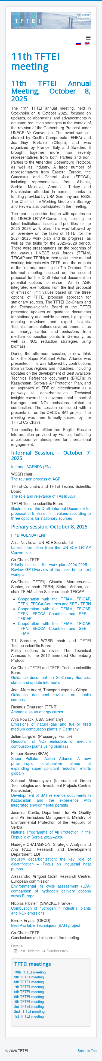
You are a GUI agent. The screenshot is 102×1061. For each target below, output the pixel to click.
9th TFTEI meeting (29, 977)
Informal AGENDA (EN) (31, 466)
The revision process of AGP (35, 479)
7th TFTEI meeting (29, 986)
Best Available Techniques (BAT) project (45, 925)
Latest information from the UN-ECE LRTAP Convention (51, 550)
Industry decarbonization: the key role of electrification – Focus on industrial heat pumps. (51, 863)
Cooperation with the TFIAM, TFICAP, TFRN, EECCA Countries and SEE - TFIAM (54, 628)
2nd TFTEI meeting (29, 1011)
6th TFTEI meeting (29, 991)
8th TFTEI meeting (29, 981)
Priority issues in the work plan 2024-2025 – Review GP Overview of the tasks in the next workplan (51, 569)
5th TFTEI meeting (29, 996)
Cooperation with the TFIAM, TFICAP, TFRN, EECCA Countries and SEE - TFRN (54, 601)
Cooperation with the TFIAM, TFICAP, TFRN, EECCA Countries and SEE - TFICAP (54, 613)
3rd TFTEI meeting (29, 1006)
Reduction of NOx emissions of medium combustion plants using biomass (51, 743)
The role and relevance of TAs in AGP (43, 496)
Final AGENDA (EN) (28, 535)
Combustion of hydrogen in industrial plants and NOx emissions (51, 910)
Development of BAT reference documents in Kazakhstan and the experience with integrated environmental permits (51, 800)
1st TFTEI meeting (29, 1016)
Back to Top (87, 1050)
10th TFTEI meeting (30, 972)
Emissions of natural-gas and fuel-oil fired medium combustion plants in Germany (51, 726)
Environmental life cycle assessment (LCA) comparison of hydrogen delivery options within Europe (51, 890)
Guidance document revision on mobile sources (51, 697)
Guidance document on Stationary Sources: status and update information (51, 680)
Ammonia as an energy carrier (37, 711)
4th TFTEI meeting (29, 1001)
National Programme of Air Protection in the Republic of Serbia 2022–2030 (51, 834)
